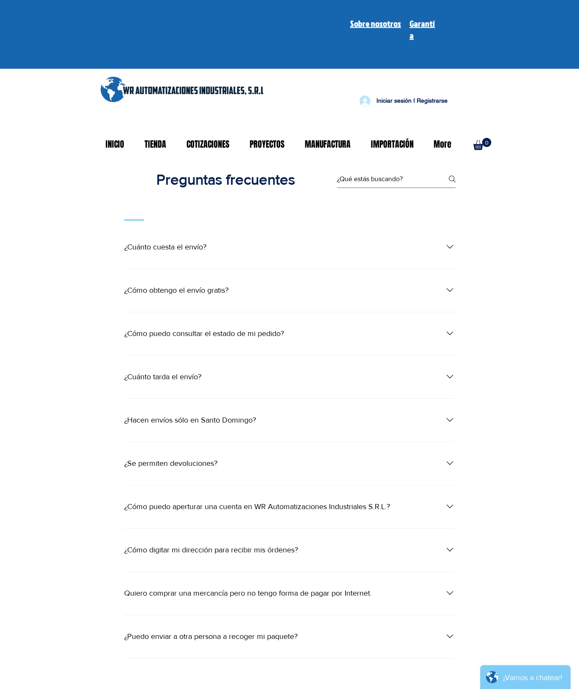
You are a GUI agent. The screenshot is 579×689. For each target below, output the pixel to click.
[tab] (134, 210)
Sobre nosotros (375, 23)
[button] (482, 144)
